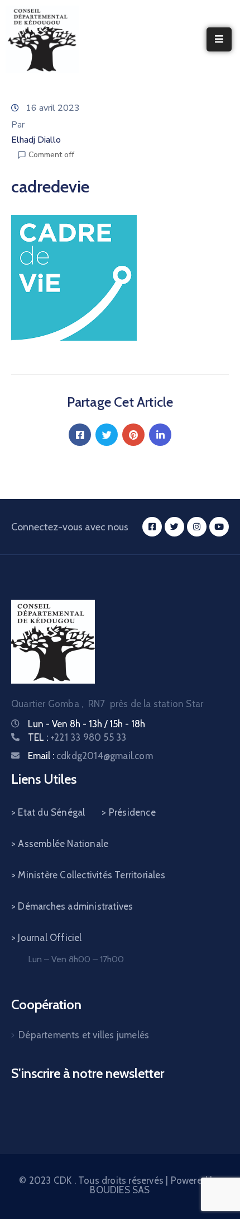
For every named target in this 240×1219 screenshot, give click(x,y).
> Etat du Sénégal (48, 812)
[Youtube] (219, 526)
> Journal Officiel (46, 937)
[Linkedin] (160, 434)
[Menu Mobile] (219, 39)
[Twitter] (106, 434)
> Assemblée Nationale (59, 843)
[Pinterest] (133, 434)
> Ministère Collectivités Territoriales (88, 875)
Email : (90, 755)
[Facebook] (80, 434)
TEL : (77, 737)
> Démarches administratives (72, 906)
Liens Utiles (43, 779)
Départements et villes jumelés (83, 1035)
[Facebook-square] (152, 526)
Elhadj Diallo (36, 140)
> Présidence (128, 812)
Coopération (46, 1004)
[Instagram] (197, 526)
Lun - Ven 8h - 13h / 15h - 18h (86, 723)
